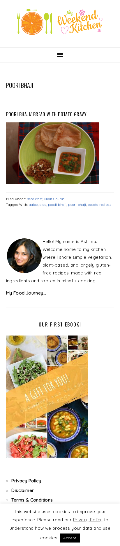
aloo (43, 205)
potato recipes (99, 205)
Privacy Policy (26, 480)
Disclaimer (22, 490)
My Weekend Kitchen (60, 22)
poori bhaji (77, 205)
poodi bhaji (57, 205)
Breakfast (35, 199)
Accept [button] (69, 538)
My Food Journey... (26, 293)
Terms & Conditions (32, 500)
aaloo (33, 205)
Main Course (54, 199)
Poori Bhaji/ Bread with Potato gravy (46, 114)
